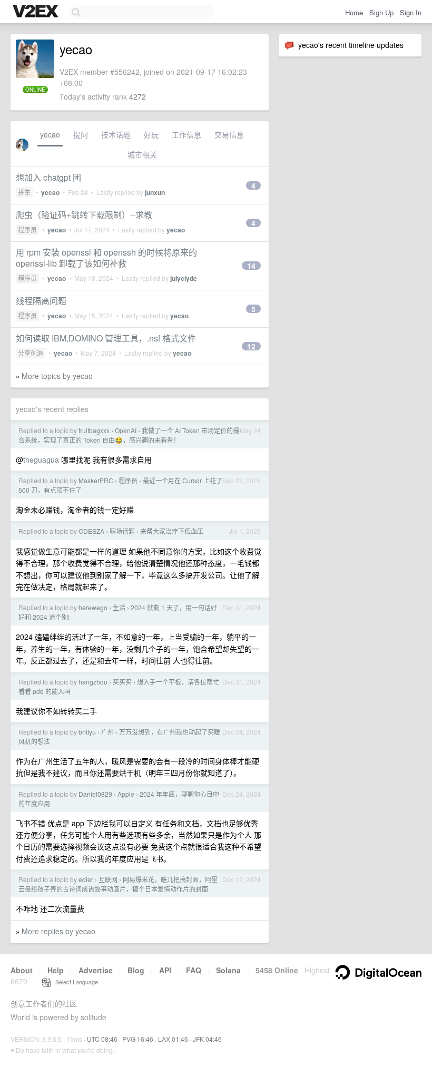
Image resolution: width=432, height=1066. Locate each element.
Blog (135, 970)
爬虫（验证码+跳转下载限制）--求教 (84, 215)
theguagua (41, 459)
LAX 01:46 (173, 1038)
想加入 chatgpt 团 (48, 177)
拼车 (24, 192)
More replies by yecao (58, 931)
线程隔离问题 (41, 301)
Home (354, 12)
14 (251, 265)
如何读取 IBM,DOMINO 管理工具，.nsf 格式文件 (106, 338)
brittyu (87, 731)
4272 (137, 96)
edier (85, 879)
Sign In (410, 12)
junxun (155, 192)
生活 (119, 607)
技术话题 (116, 134)
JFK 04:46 (207, 1038)
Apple (125, 793)
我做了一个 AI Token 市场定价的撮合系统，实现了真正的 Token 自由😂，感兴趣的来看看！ (128, 435)
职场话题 (122, 530)
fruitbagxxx (94, 430)
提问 (80, 134)
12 (251, 346)
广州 (107, 731)
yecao (50, 134)
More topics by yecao (57, 375)
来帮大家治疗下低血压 (171, 530)
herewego (92, 607)
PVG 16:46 (137, 1038)
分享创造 (30, 352)
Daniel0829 (95, 793)
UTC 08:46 (102, 1038)
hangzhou (92, 681)
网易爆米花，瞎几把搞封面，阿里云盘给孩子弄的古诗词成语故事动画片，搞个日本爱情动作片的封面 (118, 884)
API (165, 970)
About (22, 970)
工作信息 (186, 134)
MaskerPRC (95, 480)
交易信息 (229, 134)
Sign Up (381, 12)
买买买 (122, 681)
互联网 (108, 879)
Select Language (74, 981)
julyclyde (183, 278)
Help (55, 970)
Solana (228, 970)
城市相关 (142, 154)
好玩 (151, 134)
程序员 (27, 229)
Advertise (95, 970)
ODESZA (91, 530)
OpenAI (125, 430)
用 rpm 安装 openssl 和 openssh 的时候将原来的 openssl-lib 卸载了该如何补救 (106, 257)
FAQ (193, 970)
